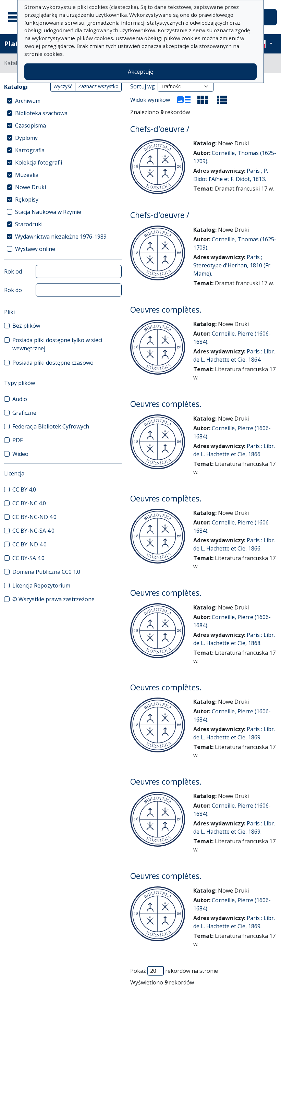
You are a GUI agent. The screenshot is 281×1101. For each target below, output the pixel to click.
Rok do (13, 290)
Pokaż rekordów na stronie (174, 971)
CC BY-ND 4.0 (29, 544)
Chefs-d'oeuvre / (159, 129)
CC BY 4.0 (24, 489)
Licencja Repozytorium (41, 585)
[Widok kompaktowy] (203, 99)
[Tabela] (222, 99)
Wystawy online (35, 249)
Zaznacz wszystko (98, 86)
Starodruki (28, 224)
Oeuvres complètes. (166, 309)
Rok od (13, 271)
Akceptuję (140, 71)
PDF (17, 440)
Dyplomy (26, 138)
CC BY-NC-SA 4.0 (33, 530)
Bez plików (26, 325)
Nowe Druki (30, 187)
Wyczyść (62, 86)
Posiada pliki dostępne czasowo (53, 362)
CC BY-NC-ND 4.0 (34, 517)
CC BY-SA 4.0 (28, 558)
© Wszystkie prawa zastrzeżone (53, 599)
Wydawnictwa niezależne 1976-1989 (61, 236)
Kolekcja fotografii (38, 162)
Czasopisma (30, 125)
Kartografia (30, 150)
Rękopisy (26, 199)
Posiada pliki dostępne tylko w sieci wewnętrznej (57, 344)
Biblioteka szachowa (41, 113)
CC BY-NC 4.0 (29, 503)
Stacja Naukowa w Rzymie (48, 212)
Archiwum (27, 101)
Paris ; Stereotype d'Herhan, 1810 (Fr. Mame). (232, 265)
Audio (19, 399)
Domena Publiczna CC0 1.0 (46, 572)
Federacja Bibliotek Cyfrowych (50, 426)
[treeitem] (63, 101)
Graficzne (24, 412)
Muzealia (26, 175)
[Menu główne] (16, 17)
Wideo (20, 454)
